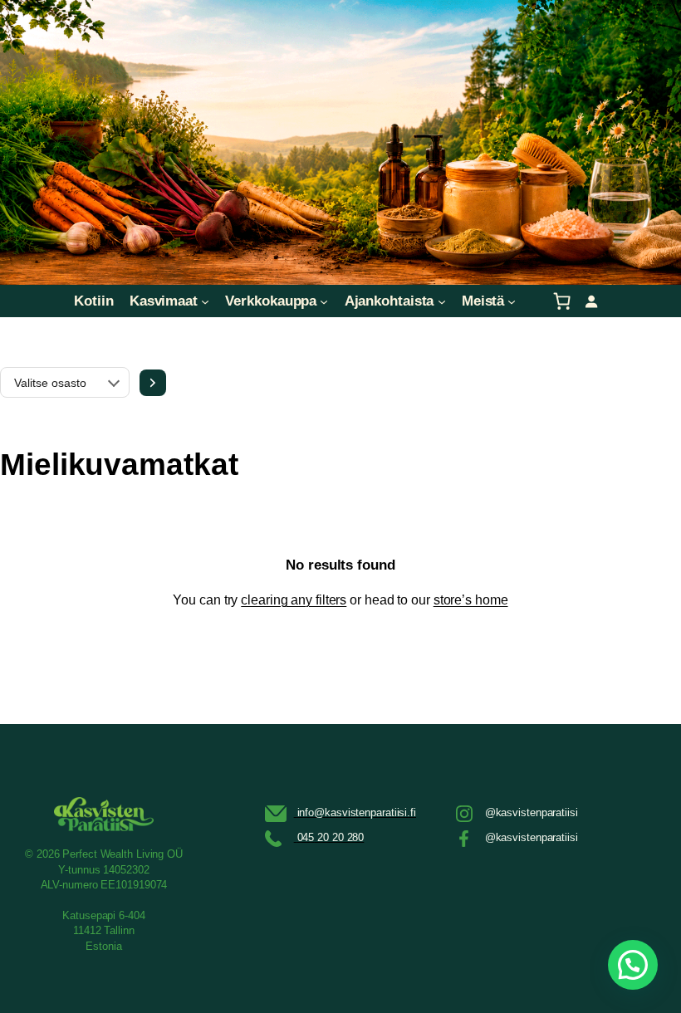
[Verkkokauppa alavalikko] (324, 300)
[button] (633, 965)
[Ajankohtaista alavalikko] (442, 300)
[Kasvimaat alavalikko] (205, 300)
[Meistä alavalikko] (511, 300)
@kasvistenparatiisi (531, 812)
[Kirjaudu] (591, 301)
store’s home (471, 600)
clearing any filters (293, 600)
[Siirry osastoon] (153, 382)
